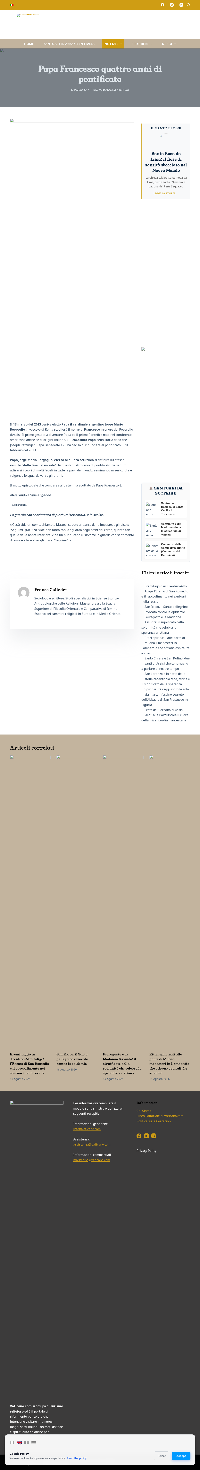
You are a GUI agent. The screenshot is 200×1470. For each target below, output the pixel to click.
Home (29, 44)
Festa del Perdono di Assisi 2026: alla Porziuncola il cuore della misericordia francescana (164, 715)
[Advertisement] (165, 275)
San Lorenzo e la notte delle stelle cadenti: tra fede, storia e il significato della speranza (165, 679)
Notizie (111, 44)
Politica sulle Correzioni (154, 1121)
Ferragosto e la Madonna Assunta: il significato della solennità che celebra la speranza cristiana (122, 1063)
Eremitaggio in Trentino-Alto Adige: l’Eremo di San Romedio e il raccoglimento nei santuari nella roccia (29, 1063)
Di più (167, 44)
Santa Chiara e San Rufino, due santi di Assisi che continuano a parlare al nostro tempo (165, 663)
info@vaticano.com (87, 1129)
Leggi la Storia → (166, 193)
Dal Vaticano (102, 89)
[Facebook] (162, 5)
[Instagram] (172, 5)
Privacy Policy (146, 1150)
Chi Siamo (144, 1111)
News (125, 89)
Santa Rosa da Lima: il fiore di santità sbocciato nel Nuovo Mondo (166, 162)
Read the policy (77, 1458)
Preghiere (140, 44)
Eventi (116, 89)
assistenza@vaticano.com (91, 1144)
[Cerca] (188, 4)
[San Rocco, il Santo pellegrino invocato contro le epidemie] (76, 901)
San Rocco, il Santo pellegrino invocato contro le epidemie (72, 1059)
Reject (162, 1455)
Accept (181, 1455)
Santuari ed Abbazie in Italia (69, 44)
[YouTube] (181, 5)
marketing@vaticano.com (91, 1160)
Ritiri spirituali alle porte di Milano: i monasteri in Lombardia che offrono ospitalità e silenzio (169, 1063)
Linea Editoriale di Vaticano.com (160, 1116)
